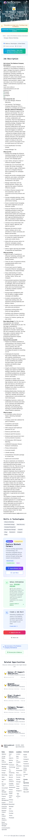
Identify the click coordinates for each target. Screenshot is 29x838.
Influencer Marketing (9, 522)
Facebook (26, 763)
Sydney (18, 779)
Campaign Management (9, 527)
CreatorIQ (20, 529)
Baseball (11, 806)
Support (4, 779)
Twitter (25, 757)
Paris (17, 772)
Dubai (17, 788)
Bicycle (11, 777)
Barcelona (18, 775)
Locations (19, 752)
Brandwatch (12, 532)
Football (11, 813)
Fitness (11, 789)
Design (3, 772)
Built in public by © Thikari (9, 745)
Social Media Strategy (9, 524)
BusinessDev (5, 764)
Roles (3, 752)
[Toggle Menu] (25, 2)
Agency (11, 775)
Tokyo (17, 786)
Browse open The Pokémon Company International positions (14, 30)
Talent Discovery (20, 524)
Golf (10, 808)
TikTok (5, 534)
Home (4, 35)
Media (10, 762)
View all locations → (17, 795)
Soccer (11, 802)
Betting (11, 760)
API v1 (17, 835)
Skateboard (12, 787)
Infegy (5, 532)
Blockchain (4, 794)
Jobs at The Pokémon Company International (17, 35)
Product (4, 770)
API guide (13, 835)
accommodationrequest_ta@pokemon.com (14, 513)
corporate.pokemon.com (10, 88)
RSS (24, 772)
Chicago (18, 781)
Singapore (19, 790)
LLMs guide (22, 835)
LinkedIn (25, 761)
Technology (12, 767)
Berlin (17, 768)
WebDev (4, 754)
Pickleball (11, 817)
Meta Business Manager (10, 529)
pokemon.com (7, 90)
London (18, 754)
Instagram (19, 532)
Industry (11, 752)
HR (2, 781)
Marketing (4, 775)
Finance (4, 796)
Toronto (18, 777)
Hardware (11, 764)
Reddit (25, 754)
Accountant (5, 788)
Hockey (11, 811)
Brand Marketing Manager (4, 824)
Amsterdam (19, 770)
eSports (11, 758)
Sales (3, 777)
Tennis (10, 815)
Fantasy (11, 799)
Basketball (11, 804)
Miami (17, 784)
